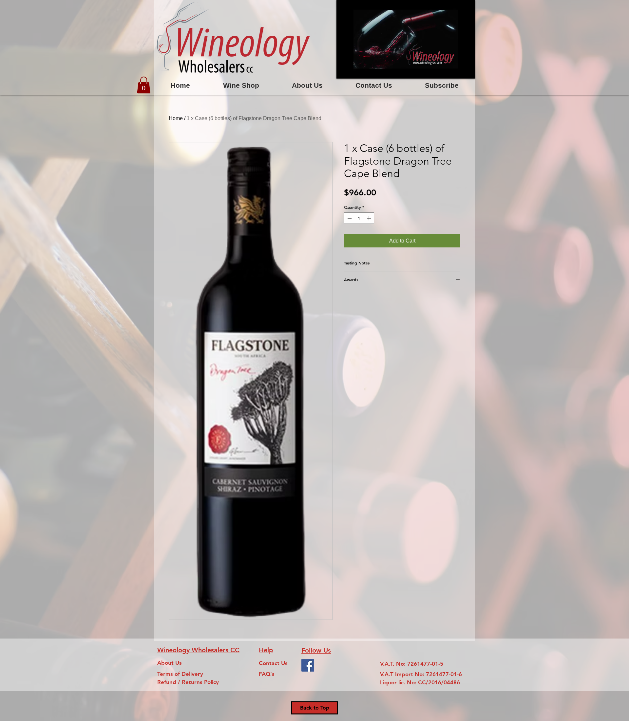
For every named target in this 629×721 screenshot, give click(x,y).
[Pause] (345, 69)
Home (176, 118)
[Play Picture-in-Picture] (455, 69)
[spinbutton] (359, 218)
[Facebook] (307, 665)
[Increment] (369, 218)
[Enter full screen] (466, 69)
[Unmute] (356, 69)
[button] (144, 85)
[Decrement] (349, 218)
